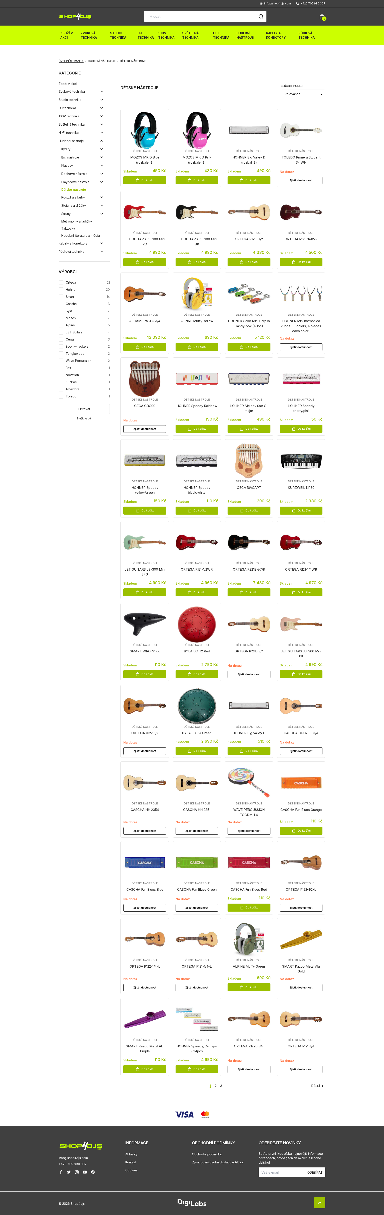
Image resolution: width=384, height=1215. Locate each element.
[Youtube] (85, 1172)
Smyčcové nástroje (75, 182)
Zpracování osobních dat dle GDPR (218, 1162)
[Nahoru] (319, 1202)
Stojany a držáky (73, 205)
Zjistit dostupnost (301, 180)
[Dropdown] (101, 91)
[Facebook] (61, 1172)
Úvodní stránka (71, 61)
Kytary (65, 149)
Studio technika (118, 35)
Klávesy (67, 165)
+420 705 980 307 (73, 1164)
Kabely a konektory (276, 35)
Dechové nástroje (74, 174)
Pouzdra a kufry (73, 197)
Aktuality (131, 1154)
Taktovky (68, 228)
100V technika (166, 35)
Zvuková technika (89, 35)
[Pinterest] (93, 1172)
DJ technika (146, 35)
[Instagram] (77, 1172)
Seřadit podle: (292, 86)
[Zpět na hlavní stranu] (92, 1146)
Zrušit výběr (84, 418)
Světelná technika (190, 35)
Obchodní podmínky (207, 1154)
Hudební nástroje (245, 35)
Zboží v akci (66, 35)
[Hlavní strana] (75, 16)
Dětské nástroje (73, 189)
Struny (66, 214)
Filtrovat (84, 409)
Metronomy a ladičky (76, 221)
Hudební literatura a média (80, 235)
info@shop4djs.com (73, 1158)
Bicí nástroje (70, 157)
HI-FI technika (221, 35)
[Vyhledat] (260, 16)
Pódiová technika (306, 35)
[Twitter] (69, 1172)
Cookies (131, 1170)
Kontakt (130, 1162)
